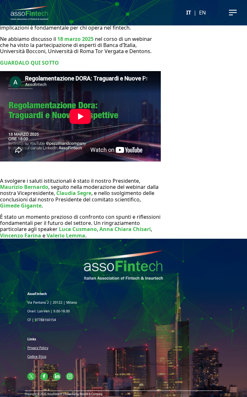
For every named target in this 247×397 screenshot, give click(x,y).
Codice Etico (36, 356)
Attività (123, 25)
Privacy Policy (37, 348)
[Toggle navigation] (233, 12)
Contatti (123, 48)
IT (188, 13)
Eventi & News (123, 37)
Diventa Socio (123, 59)
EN (202, 13)
